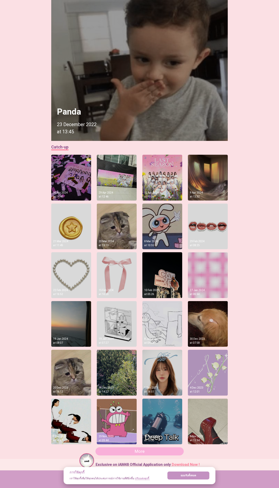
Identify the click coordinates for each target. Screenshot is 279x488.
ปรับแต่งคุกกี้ (142, 478)
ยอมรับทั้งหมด (188, 475)
